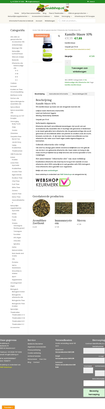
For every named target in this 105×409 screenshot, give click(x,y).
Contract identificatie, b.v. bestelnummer (95, 345)
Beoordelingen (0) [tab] (80, 94)
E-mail (102, 356)
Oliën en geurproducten (77, 13)
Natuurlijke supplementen (17, 16)
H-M (84, 80)
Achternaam (100, 367)
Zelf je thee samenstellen (30, 13)
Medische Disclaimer (35, 344)
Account (39, 21)
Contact (36, 362)
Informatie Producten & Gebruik (21, 21)
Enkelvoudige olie (71, 82)
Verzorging (66, 16)
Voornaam (88, 366)
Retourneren (32, 359)
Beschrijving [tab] (40, 94)
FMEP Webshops (66, 174)
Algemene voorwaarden (37, 347)
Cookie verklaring (34, 353)
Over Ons (42, 359)
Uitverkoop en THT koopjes (85, 16)
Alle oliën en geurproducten (47, 30)
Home (16, 13)
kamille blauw (76, 85)
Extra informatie (98, 379)
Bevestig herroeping (94, 392)
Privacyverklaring (34, 350)
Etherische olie (62, 30)
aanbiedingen (53, 170)
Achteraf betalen (34, 356)
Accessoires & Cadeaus (41, 16)
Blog (44, 13)
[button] (59, 36)
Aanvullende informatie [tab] (58, 94)
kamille (67, 85)
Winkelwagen (50, 21)
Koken (56, 16)
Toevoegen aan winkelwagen (80, 70)
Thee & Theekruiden (56, 13)
